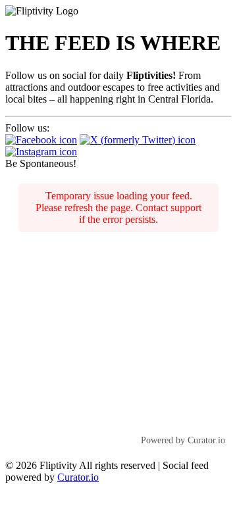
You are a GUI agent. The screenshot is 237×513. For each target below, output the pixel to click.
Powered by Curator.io (183, 440)
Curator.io (78, 477)
